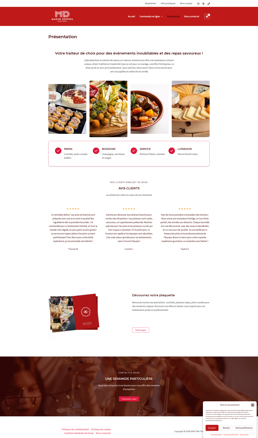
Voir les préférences (244, 427)
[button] (252, 405)
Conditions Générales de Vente (79, 433)
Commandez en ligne (150, 16)
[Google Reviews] (203, 4)
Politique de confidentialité (231, 434)
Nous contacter (244, 434)
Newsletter (150, 3)
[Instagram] (198, 4)
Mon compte (186, 3)
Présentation (173, 16)
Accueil (131, 16)
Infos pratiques (168, 3)
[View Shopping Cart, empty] (207, 16)
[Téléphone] (208, 4)
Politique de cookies (216, 434)
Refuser (226, 427)
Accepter (212, 427)
